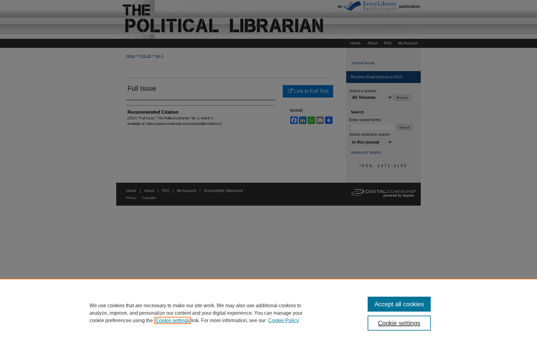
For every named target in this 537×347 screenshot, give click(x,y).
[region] (268, 313)
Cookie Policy (283, 320)
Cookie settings (172, 320)
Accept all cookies (399, 304)
